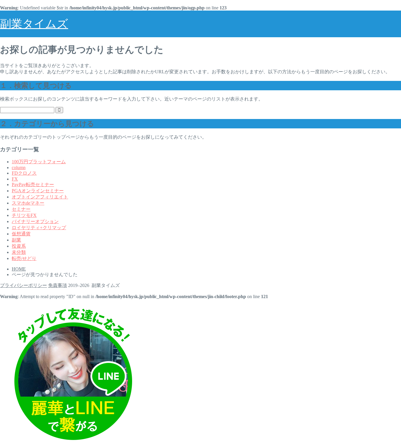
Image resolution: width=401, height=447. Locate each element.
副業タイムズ (34, 24)
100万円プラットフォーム (39, 161)
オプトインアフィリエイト (40, 196)
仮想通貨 (21, 233)
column (19, 167)
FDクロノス (24, 173)
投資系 (19, 246)
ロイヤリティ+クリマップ (39, 227)
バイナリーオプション (35, 221)
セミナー (21, 209)
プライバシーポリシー (23, 285)
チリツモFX (24, 215)
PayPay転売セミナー (33, 184)
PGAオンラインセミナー (38, 190)
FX (15, 178)
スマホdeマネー (28, 202)
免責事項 (57, 285)
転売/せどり (24, 258)
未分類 (19, 252)
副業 (16, 239)
